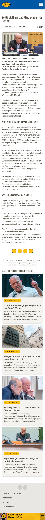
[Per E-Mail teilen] (31, 251)
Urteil (38, 260)
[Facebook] (20, 487)
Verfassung (22, 264)
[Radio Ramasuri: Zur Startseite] (20, 4)
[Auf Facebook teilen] (14, 251)
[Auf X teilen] (20, 251)
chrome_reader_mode (41, 26)
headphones (38, 26)
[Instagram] (25, 487)
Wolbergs (32, 264)
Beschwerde (9, 260)
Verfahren (12, 264)
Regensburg (30, 260)
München (19, 260)
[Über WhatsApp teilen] (25, 251)
